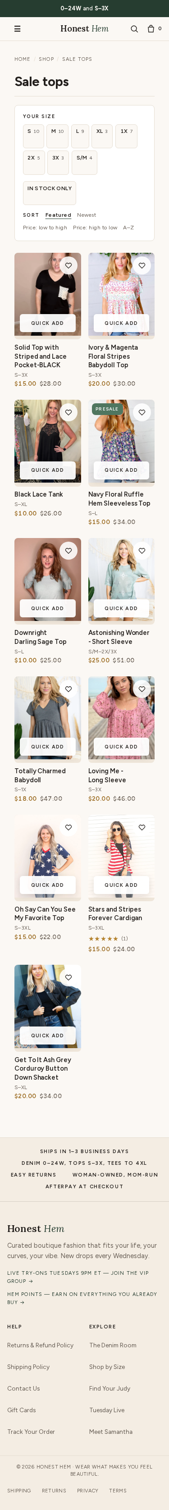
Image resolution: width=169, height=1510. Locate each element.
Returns (54, 1491)
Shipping (19, 1491)
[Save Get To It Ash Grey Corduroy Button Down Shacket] (68, 977)
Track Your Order (31, 1431)
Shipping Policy (28, 1366)
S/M (85, 158)
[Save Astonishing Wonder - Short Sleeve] (142, 551)
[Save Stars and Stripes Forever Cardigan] (142, 827)
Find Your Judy (109, 1388)
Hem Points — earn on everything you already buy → (82, 1298)
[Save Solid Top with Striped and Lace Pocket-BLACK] (68, 265)
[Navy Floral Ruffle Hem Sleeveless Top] (121, 479)
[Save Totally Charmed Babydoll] (68, 689)
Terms (118, 1491)
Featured (59, 215)
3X (58, 158)
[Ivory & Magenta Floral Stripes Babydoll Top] (121, 333)
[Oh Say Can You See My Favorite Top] (47, 894)
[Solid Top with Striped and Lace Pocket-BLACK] (47, 333)
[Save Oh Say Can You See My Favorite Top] (68, 827)
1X (126, 131)
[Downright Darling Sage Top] (47, 618)
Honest (84, 28)
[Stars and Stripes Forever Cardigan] (121, 894)
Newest (86, 215)
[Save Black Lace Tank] (68, 412)
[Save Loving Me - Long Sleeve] (142, 689)
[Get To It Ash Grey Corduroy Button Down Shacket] (47, 1045)
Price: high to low (95, 227)
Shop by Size (107, 1366)
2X (33, 158)
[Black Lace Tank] (47, 479)
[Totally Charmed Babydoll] (47, 756)
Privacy (87, 1491)
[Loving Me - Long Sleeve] (121, 756)
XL (102, 131)
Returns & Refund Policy (40, 1345)
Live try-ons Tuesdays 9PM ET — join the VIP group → (78, 1277)
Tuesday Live (106, 1410)
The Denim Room (113, 1345)
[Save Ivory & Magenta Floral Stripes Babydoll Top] (142, 265)
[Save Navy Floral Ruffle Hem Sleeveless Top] (142, 412)
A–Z (128, 227)
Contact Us (23, 1388)
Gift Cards (21, 1410)
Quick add (47, 323)
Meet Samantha (110, 1431)
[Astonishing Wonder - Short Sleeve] (121, 618)
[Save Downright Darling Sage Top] (68, 551)
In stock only (49, 188)
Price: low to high (45, 227)
